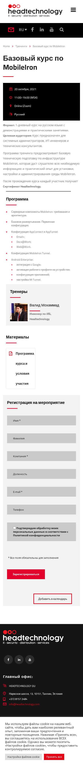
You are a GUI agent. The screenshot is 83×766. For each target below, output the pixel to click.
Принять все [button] (54, 757)
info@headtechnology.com (24, 704)
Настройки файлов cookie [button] (23, 757)
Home (6, 46)
